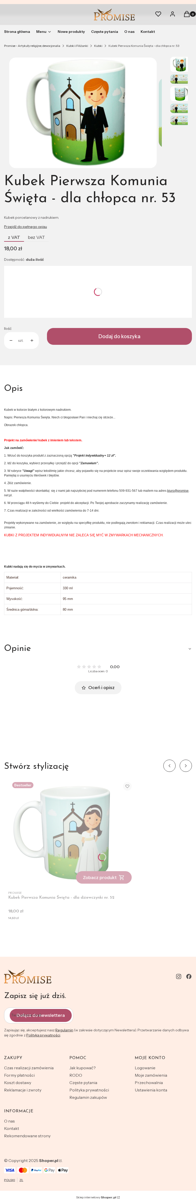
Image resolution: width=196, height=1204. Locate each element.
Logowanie (145, 1067)
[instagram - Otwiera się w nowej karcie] (179, 976)
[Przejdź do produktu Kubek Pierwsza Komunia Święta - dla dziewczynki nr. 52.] (72, 833)
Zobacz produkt (100, 877)
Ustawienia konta (151, 1089)
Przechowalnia (149, 1082)
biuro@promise (178, 490)
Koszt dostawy (17, 1082)
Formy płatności (19, 1075)
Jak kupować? (82, 1067)
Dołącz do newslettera (41, 1015)
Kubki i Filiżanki (77, 46)
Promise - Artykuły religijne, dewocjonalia (32, 46)
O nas (9, 1121)
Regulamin (64, 1030)
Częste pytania (83, 1082)
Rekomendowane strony (27, 1135)
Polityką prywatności (43, 1035)
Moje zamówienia (151, 1075)
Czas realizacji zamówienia (29, 1067)
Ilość (7, 328)
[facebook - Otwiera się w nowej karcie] (189, 976)
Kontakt (11, 1128)
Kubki (98, 46)
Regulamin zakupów (88, 1097)
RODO (75, 1075)
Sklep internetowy (96, 1197)
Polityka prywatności (89, 1089)
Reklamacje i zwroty (22, 1089)
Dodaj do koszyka (119, 336)
